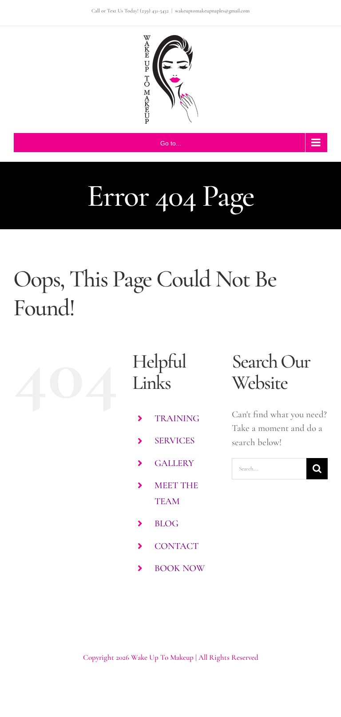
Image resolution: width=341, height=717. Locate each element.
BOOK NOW (180, 568)
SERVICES (174, 440)
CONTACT (176, 546)
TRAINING (177, 418)
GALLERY (174, 463)
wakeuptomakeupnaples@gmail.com (212, 11)
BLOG (166, 523)
